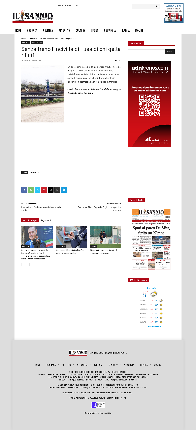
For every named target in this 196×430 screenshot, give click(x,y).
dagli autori (46, 220)
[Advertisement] (108, 16)
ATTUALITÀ (61, 247)
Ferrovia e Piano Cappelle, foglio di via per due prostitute (99, 209)
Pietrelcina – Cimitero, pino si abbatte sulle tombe (41, 209)
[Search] (157, 6)
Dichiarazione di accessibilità (98, 413)
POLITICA (25, 247)
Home (23, 38)
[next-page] (28, 264)
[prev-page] (23, 264)
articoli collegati (30, 220)
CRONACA (33, 38)
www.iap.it (129, 392)
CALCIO (93, 247)
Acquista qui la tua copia (81, 93)
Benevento (34, 172)
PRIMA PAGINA (37, 42)
